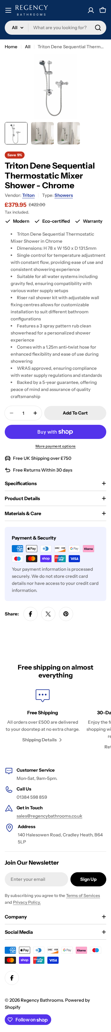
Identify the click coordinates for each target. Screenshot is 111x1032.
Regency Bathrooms (42, 1000)
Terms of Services (83, 895)
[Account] (90, 10)
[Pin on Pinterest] (66, 614)
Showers (63, 195)
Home (11, 46)
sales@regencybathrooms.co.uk (49, 816)
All (27, 46)
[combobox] (55, 28)
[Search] (98, 27)
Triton (28, 195)
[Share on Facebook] (30, 614)
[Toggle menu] (8, 10)
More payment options (56, 446)
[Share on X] (48, 614)
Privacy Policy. (27, 902)
